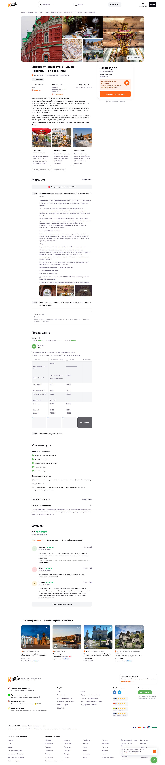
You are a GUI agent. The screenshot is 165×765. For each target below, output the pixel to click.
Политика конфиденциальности (36, 726)
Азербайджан (50, 750)
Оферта (24, 726)
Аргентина (49, 757)
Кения (85, 747)
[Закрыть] (91, 193)
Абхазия (48, 740)
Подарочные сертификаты (90, 695)
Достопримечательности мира (91, 701)
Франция (143, 743)
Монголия (105, 743)
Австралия (49, 743)
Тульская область (52, 75)
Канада (85, 743)
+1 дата (36, 661)
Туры (59, 691)
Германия (67, 747)
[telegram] (119, 692)
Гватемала (67, 743)
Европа (10, 740)
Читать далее (44, 563)
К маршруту (36, 90)
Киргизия (86, 754)
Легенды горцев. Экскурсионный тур (128, 656)
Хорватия (143, 747)
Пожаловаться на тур (117, 101)
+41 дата (66, 659)
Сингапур (124, 756)
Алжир (47, 754)
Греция (66, 754)
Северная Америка (15, 750)
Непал (104, 754)
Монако (105, 740)
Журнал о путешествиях (89, 698)
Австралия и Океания (15, 754)
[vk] (114, 692)
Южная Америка (14, 761)
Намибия (105, 750)
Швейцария (144, 757)
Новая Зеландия (108, 757)
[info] (39, 697)
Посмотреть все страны (54, 761)
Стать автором (126, 682)
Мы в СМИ (61, 708)
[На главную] (12, 4)
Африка (10, 747)
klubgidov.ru (74, 728)
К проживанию (57, 94)
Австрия (48, 747)
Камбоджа (86, 740)
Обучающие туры (59, 170)
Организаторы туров (64, 698)
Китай (85, 757)
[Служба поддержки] (153, 760)
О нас (83, 691)
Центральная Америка (16, 757)
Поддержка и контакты (89, 705)
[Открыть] (91, 302)
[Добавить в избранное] (47, 627)
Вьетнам (67, 740)
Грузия (66, 757)
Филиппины (144, 740)
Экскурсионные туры (42, 170)
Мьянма (105, 747)
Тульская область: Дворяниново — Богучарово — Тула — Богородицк (33, 655)
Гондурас (67, 750)
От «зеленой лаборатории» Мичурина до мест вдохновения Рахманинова (97, 655)
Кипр (85, 750)
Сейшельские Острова (129, 740)
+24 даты (129, 661)
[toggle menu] (4, 4)
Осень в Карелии (59, 654)
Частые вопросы (63, 705)
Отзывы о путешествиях (66, 701)
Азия (9, 743)
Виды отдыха (61, 695)
